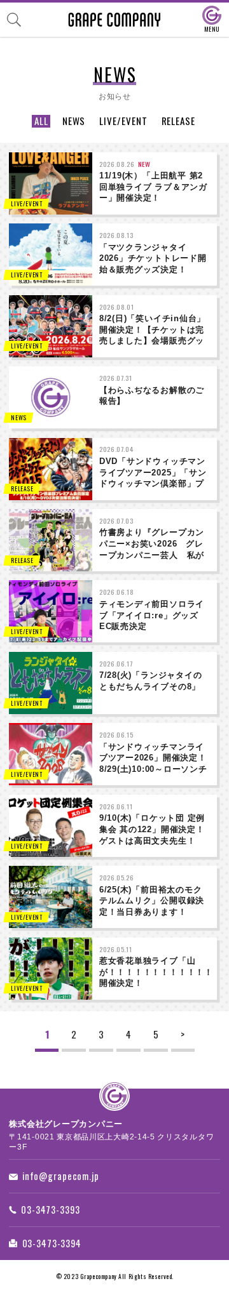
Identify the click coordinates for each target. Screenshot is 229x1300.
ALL (41, 121)
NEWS (74, 121)
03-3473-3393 (50, 1209)
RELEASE (178, 121)
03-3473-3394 (51, 1243)
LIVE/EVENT (123, 121)
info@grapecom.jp (60, 1176)
